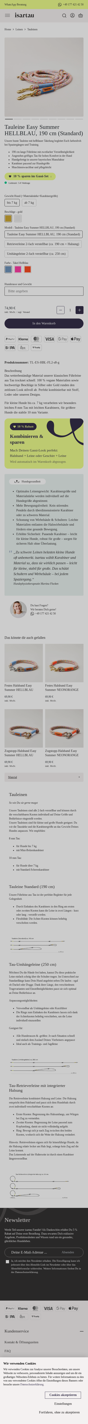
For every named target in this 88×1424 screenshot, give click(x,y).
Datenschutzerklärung (32, 1384)
